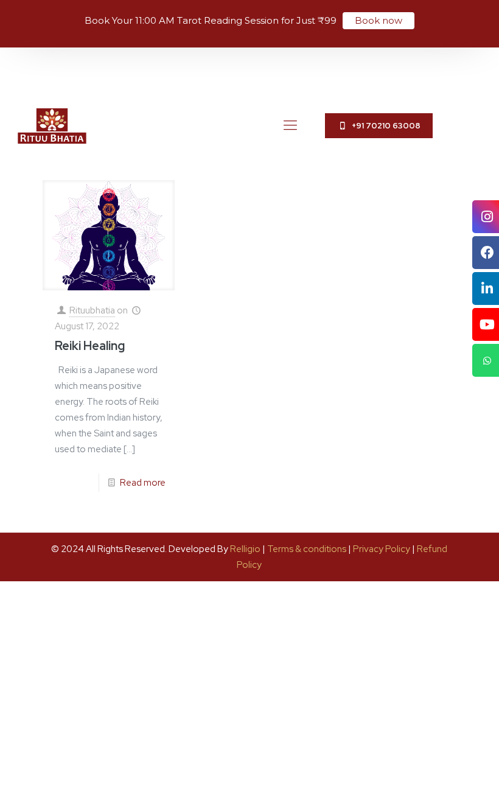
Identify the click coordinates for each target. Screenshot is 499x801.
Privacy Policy (381, 549)
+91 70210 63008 (384, 126)
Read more (143, 483)
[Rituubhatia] (52, 125)
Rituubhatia (92, 310)
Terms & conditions (306, 549)
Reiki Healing (90, 346)
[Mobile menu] (290, 125)
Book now (378, 20)
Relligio (245, 549)
